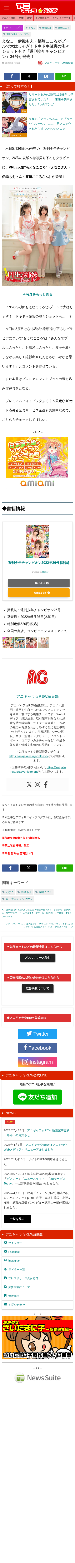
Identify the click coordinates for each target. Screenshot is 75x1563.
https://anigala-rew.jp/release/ (28, 756)
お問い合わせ (17, 1304)
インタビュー (42, 17)
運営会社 (13, 1296)
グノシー (12, 1178)
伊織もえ (46, 27)
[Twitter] (29, 784)
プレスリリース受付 (37, 957)
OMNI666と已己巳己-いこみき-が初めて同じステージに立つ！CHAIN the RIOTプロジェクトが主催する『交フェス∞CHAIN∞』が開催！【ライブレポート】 (36, 913)
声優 (21, 17)
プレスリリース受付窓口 (23, 1278)
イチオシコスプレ (12, 27)
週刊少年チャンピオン (17, 34)
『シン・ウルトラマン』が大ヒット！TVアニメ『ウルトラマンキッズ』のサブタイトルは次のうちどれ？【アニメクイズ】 (38, 925)
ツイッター (15, 1243)
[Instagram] (37, 784)
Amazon (40, 592)
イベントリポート (61, 17)
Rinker (45, 572)
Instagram (14, 1260)
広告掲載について (37, 988)
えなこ (32, 27)
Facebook (14, 1251)
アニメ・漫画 (8, 17)
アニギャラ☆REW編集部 (59, 63)
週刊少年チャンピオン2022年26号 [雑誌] (38, 562)
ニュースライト (34, 1178)
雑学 (29, 17)
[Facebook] (46, 784)
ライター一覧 (17, 1269)
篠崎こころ (64, 27)
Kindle (40, 583)
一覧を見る (17, 1219)
